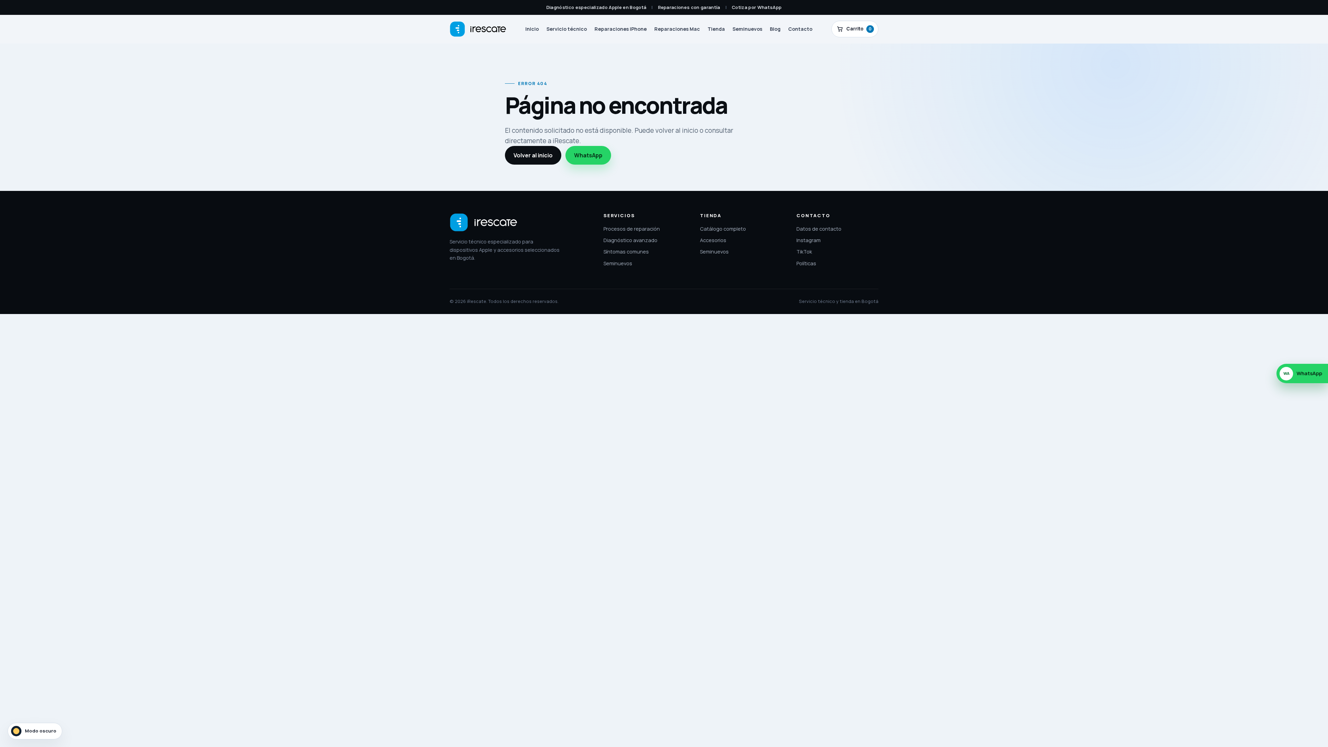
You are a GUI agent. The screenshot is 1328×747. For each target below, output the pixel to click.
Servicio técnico (566, 29)
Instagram (808, 240)
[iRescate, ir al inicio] (478, 29)
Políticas (806, 263)
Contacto (800, 29)
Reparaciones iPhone (620, 29)
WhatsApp (588, 155)
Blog (775, 29)
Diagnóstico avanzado (630, 240)
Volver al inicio (533, 155)
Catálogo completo (723, 228)
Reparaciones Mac (677, 29)
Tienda (716, 29)
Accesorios (713, 240)
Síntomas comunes (626, 251)
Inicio (532, 29)
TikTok (804, 251)
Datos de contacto (818, 228)
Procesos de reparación (631, 228)
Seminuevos (747, 29)
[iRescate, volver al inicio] (483, 222)
